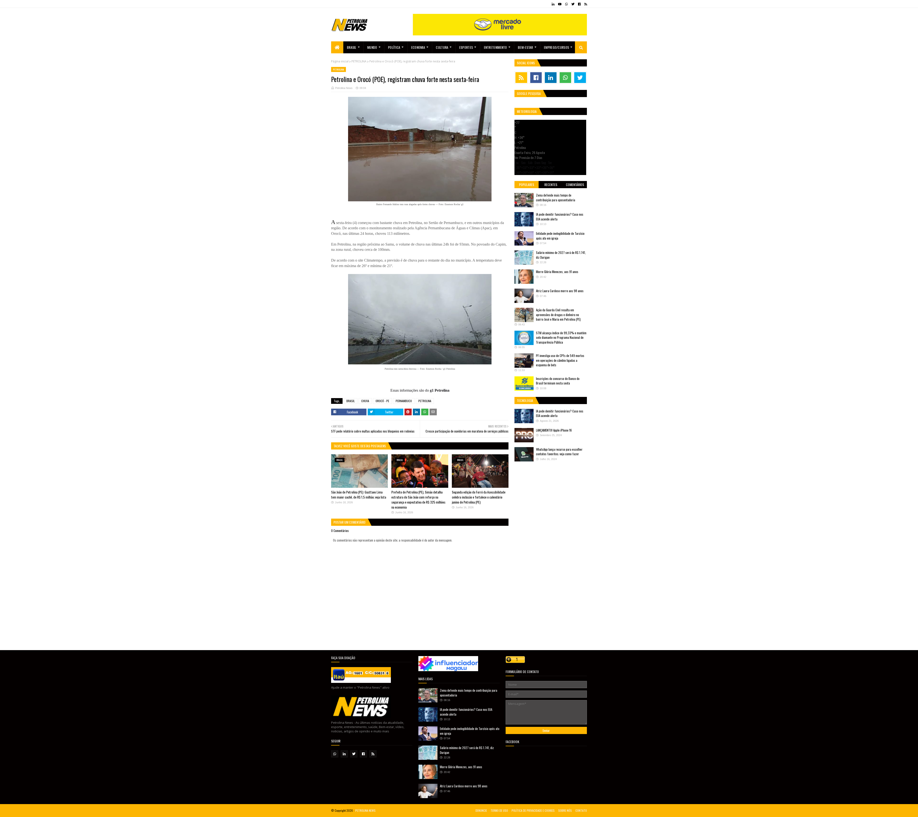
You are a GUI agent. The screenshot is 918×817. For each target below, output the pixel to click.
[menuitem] (337, 47)
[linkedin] (553, 4)
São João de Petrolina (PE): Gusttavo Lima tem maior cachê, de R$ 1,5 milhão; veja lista (358, 494)
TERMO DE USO (499, 810)
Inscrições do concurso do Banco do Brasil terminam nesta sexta (557, 381)
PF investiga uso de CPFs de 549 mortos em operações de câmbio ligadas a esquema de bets (560, 360)
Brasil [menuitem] (351, 47)
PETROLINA (358, 61)
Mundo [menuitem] (372, 47)
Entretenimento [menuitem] (495, 47)
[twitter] (573, 4)
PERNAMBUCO (404, 401)
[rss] (585, 4)
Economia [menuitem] (418, 47)
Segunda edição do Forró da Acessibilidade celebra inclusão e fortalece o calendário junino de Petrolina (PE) (478, 496)
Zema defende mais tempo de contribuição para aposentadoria (555, 197)
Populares (526, 184)
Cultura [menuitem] (442, 47)
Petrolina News (344, 88)
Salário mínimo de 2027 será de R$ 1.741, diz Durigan (561, 255)
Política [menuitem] (394, 47)
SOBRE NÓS (565, 810)
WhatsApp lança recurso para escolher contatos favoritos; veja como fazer (559, 451)
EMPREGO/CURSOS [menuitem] (556, 47)
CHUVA (365, 401)
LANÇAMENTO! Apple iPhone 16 (554, 430)
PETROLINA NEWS (365, 810)
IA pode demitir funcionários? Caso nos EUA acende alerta (559, 216)
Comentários (575, 184)
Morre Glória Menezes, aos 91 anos (557, 271)
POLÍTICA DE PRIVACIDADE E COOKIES (533, 810)
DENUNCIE (481, 810)
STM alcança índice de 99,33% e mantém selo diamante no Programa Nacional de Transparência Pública (561, 337)
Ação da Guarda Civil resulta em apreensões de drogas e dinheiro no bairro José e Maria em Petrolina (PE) (558, 314)
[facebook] (579, 4)
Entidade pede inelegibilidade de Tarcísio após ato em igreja (560, 236)
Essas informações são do (419, 390)
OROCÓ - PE (382, 401)
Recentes (550, 184)
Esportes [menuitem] (466, 47)
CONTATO (581, 810)
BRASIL (350, 401)
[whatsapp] (566, 4)
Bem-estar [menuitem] (525, 47)
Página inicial (340, 61)
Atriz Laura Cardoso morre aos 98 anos (560, 290)
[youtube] (560, 4)
